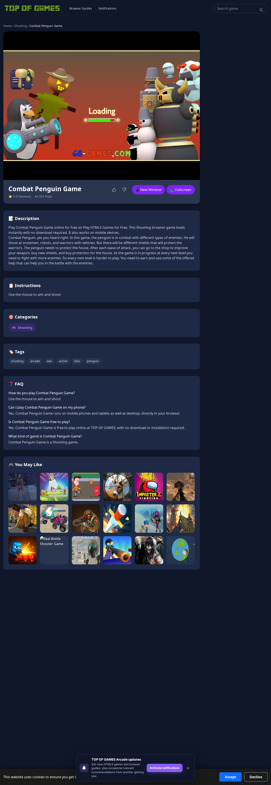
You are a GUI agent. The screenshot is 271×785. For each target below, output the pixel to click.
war (49, 361)
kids (77, 361)
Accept (230, 777)
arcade (35, 361)
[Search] (261, 10)
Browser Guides (80, 8)
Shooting (20, 26)
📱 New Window (148, 189)
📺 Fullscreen (180, 189)
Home (7, 26)
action (63, 361)
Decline (256, 777)
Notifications (107, 8)
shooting (17, 361)
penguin (93, 361)
